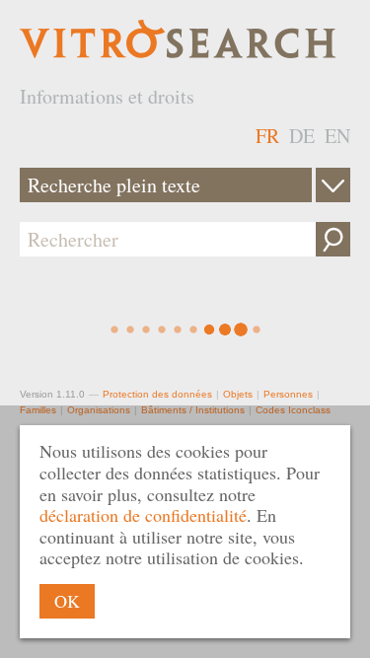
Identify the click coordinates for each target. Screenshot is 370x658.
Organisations (98, 409)
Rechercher (333, 239)
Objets (238, 394)
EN (337, 135)
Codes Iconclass (293, 409)
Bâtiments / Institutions (193, 409)
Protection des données (157, 394)
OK (67, 601)
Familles (38, 409)
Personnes (288, 394)
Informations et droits (107, 96)
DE (302, 135)
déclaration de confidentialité (143, 515)
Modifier (333, 185)
